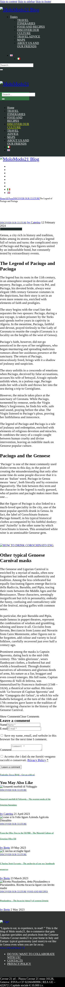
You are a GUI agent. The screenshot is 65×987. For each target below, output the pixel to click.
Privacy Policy (36, 760)
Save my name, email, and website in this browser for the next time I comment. (28, 737)
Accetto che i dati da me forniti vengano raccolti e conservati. (27, 758)
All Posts (9, 198)
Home (2, 198)
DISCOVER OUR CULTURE (26, 198)
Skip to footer (43, 1)
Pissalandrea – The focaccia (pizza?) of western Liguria (24, 900)
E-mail (4, 728)
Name (3, 724)
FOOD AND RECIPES (37, 891)
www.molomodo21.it (12, 947)
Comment (5, 749)
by (33, 222)
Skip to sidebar (26, 1)
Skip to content (8, 1)
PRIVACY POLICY (19, 963)
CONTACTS (15, 960)
